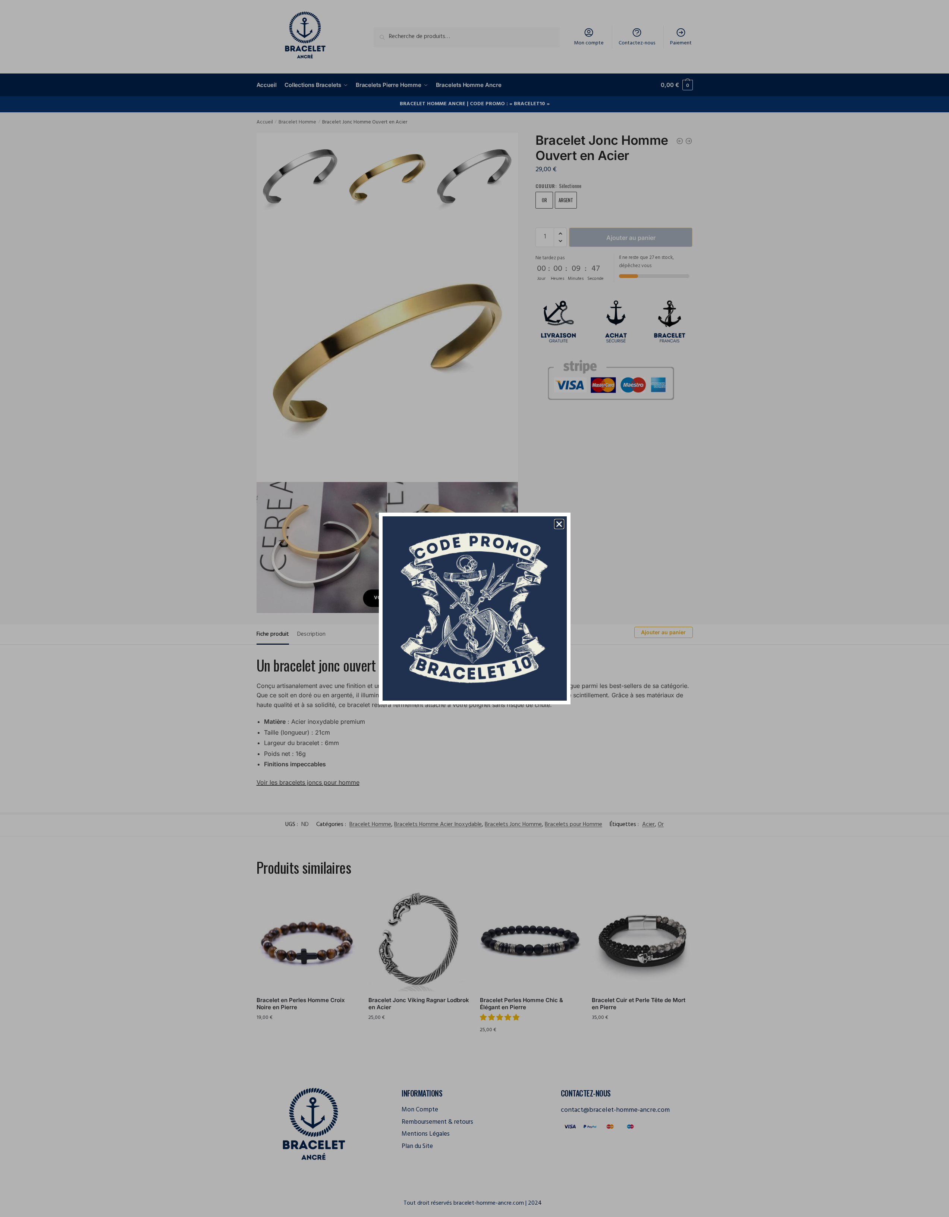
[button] (559, 524)
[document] (474, 608)
